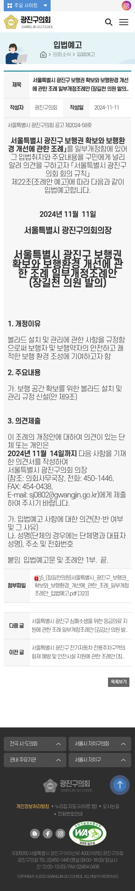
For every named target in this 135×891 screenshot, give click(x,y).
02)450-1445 (57, 860)
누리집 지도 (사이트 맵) (76, 806)
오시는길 (111, 806)
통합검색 (108, 22)
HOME (43, 54)
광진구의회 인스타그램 (126, 6)
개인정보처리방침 (32, 806)
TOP (119, 785)
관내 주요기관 (23, 760)
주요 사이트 (26, 5)
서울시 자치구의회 (92, 744)
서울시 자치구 (87, 760)
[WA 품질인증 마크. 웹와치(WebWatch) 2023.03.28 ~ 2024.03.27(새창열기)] (87, 833)
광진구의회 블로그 (35, 833)
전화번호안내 (70, 814)
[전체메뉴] (123, 23)
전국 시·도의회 (23, 744)
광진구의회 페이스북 (47, 833)
